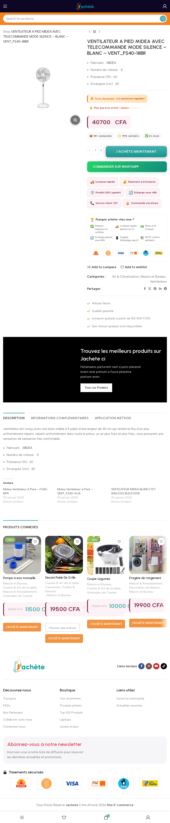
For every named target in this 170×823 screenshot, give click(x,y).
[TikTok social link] (164, 666)
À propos (9, 698)
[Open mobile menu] (5, 6)
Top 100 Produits (71, 712)
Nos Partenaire (13, 712)
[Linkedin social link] (160, 289)
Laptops (65, 719)
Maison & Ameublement (19, 591)
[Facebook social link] (145, 289)
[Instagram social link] (149, 666)
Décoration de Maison (144, 587)
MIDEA (111, 63)
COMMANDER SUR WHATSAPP (116, 167)
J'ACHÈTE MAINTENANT (136, 151)
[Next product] (99, 31)
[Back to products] (94, 31)
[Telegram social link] (165, 289)
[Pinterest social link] (155, 289)
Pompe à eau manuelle (19, 578)
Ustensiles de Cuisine (18, 596)
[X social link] (149, 289)
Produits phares (71, 705)
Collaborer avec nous (17, 719)
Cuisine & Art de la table (20, 587)
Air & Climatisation (125, 276)
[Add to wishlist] (35, 541)
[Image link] (29, 666)
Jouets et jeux (69, 726)
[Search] (163, 18)
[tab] (14, 417)
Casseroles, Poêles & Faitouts (60, 589)
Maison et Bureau (153, 276)
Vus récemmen (70, 698)
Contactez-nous (14, 726)
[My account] (165, 6)
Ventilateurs (158, 281)
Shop (6, 31)
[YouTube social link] (156, 666)
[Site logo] (85, 6)
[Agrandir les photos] (75, 120)
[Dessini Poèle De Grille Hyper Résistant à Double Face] (64, 555)
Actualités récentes (129, 705)
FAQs (6, 705)
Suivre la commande (130, 698)
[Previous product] (89, 31)
